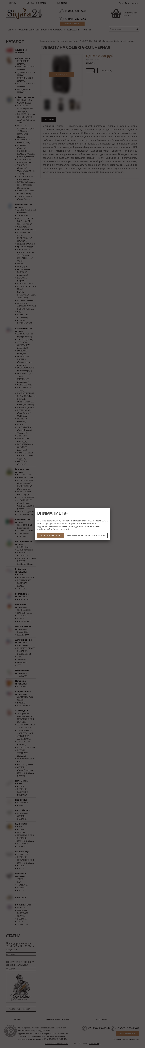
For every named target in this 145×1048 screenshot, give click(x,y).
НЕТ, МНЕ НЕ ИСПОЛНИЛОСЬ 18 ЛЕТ (86, 535)
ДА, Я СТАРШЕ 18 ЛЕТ (50, 535)
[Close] (110, 507)
